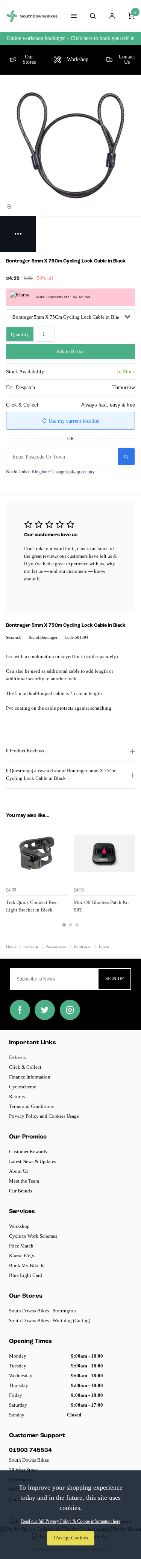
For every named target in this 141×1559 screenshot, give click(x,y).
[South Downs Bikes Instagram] (70, 1010)
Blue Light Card (25, 1275)
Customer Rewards (28, 1151)
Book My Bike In (27, 1265)
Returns (17, 1096)
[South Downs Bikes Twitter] (45, 1010)
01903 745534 (30, 1450)
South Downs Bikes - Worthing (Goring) (49, 1320)
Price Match (21, 1246)
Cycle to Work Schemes (33, 1236)
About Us (18, 1171)
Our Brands (20, 1191)
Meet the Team (24, 1181)
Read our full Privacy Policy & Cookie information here (70, 1521)
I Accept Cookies (70, 1538)
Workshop (19, 1226)
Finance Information (29, 1077)
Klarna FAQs (22, 1255)
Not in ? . (51, 471)
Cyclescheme (22, 1086)
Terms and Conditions (31, 1106)
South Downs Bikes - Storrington (42, 1310)
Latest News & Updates (32, 1161)
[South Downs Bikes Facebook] (20, 1010)
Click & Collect (25, 1067)
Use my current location (73, 421)
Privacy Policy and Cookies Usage (44, 1116)
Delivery (18, 1057)
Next (128, 879)
